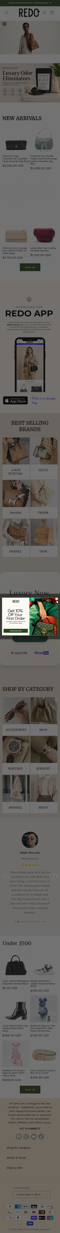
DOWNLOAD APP (16, 631)
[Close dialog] (56, 599)
